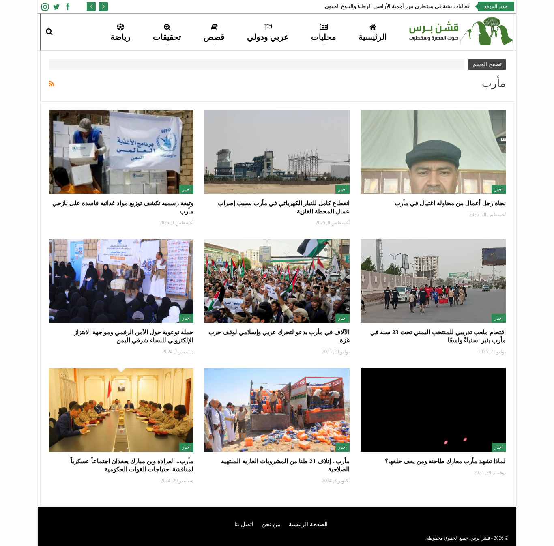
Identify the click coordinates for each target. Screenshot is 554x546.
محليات (323, 36)
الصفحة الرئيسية (308, 524)
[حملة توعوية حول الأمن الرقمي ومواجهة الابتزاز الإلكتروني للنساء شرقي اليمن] (121, 281)
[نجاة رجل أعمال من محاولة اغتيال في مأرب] (433, 152)
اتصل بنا (243, 524)
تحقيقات (167, 36)
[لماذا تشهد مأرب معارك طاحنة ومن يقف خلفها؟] (433, 410)
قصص (214, 36)
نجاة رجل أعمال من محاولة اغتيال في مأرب (450, 203)
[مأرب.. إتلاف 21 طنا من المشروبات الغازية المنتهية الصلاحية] (277, 410)
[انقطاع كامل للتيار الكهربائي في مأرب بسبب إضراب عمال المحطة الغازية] (277, 152)
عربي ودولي (268, 36)
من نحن (271, 524)
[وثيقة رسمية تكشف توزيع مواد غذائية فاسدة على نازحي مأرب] (121, 152)
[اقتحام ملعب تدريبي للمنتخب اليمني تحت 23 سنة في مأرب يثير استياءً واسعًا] (433, 281)
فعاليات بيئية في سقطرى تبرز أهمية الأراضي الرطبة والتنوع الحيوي (397, 6)
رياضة (120, 36)
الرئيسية (373, 36)
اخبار (498, 189)
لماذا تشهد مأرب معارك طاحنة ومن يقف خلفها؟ (445, 461)
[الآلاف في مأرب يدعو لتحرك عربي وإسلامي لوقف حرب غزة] (277, 281)
